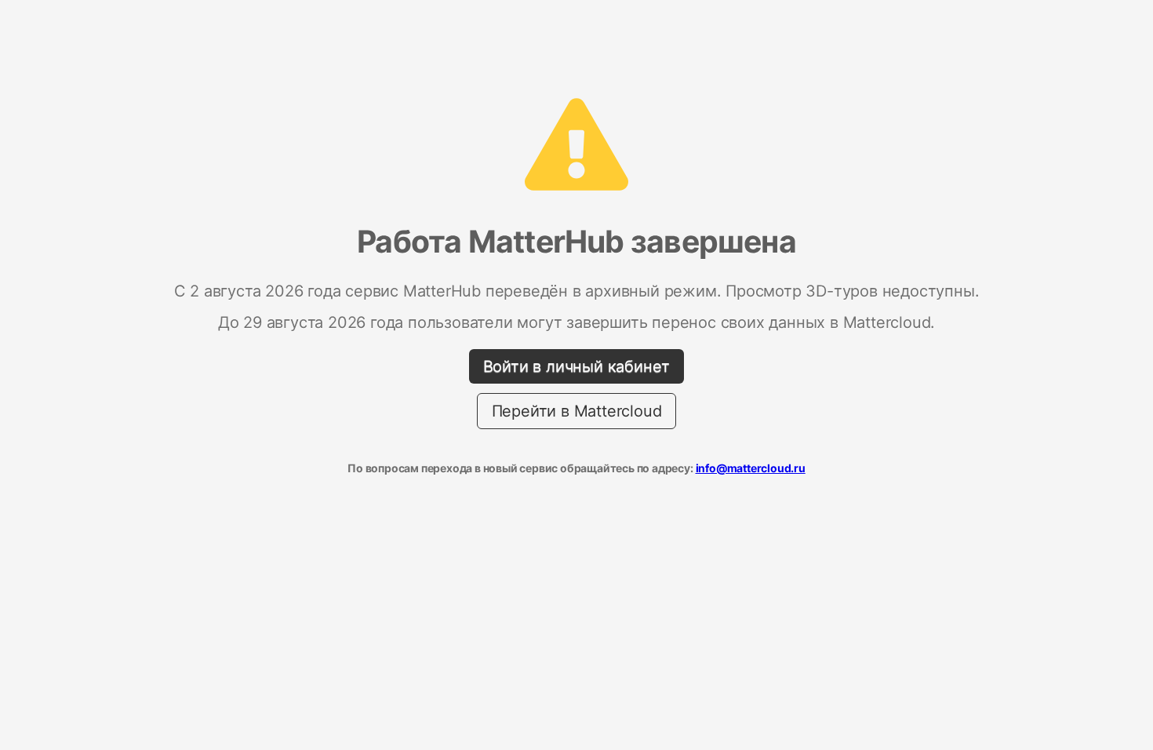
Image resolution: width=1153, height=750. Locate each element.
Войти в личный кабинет (577, 366)
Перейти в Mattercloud (577, 411)
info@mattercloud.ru (751, 468)
